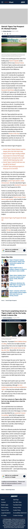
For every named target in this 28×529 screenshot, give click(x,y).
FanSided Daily (17, 505)
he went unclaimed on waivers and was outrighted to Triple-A (14, 387)
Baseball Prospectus (20, 185)
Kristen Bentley (7, 31)
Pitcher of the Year (14, 133)
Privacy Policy (17, 507)
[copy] (10, 34)
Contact (3, 502)
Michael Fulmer (19, 63)
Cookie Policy (17, 510)
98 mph (8, 230)
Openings (16, 499)
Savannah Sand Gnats (7, 90)
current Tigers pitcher (14, 181)
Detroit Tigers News (10, 489)
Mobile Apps (4, 505)
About (3, 499)
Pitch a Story (4, 507)
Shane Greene (17, 197)
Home (2, 300)
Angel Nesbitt (9, 199)
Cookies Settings (18, 515)
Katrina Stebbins (7, 317)
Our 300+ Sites (17, 502)
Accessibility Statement (20, 513)
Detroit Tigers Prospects (11, 300)
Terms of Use (5, 510)
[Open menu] (2, 2)
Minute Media (8, 519)
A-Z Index (4, 515)
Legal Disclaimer (6, 513)
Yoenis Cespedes (14, 61)
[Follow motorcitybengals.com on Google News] (24, 250)
